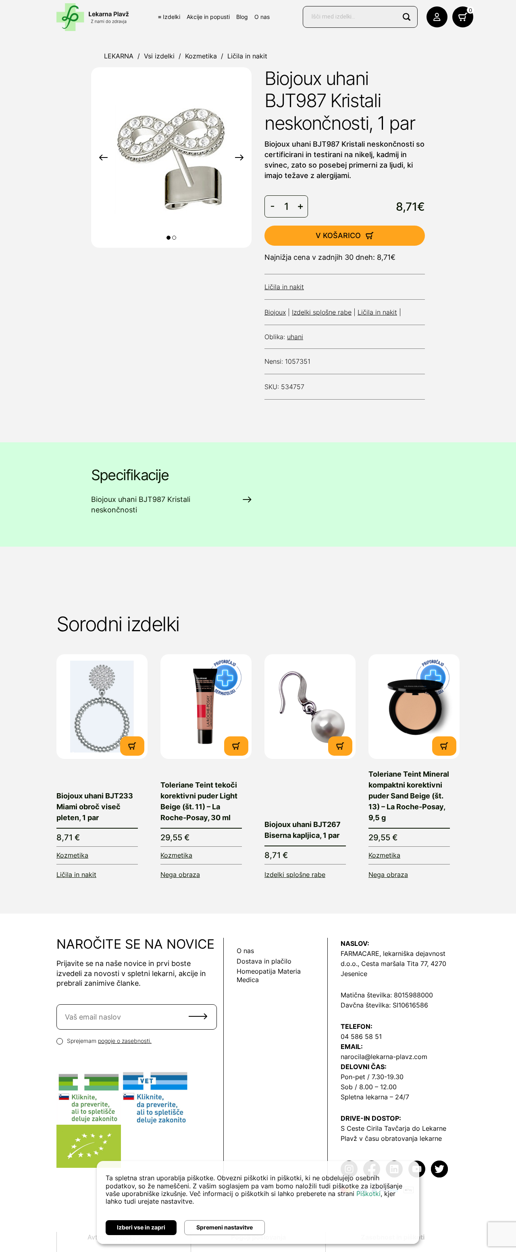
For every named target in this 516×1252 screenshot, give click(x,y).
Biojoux (275, 312)
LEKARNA (118, 56)
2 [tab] (174, 238)
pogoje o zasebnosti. (125, 1040)
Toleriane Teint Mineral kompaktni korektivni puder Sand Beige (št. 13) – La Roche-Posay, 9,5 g (408, 796)
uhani (295, 337)
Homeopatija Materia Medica (269, 975)
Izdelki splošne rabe (322, 312)
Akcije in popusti (208, 16)
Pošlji (198, 1016)
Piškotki (368, 1194)
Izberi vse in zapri (141, 1227)
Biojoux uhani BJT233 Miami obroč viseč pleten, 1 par (94, 807)
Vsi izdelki (159, 56)
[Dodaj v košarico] (132, 746)
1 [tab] (168, 238)
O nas (262, 16)
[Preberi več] (102, 706)
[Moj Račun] (437, 16)
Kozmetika (201, 56)
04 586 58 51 (361, 1036)
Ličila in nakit (247, 56)
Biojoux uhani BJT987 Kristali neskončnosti (140, 504)
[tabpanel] (171, 157)
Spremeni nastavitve (224, 1227)
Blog (242, 16)
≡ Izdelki (169, 16)
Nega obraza (180, 875)
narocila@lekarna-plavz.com (384, 1057)
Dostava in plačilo (264, 961)
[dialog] (258, 1202)
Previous (103, 157)
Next (239, 157)
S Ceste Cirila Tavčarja (375, 1128)
